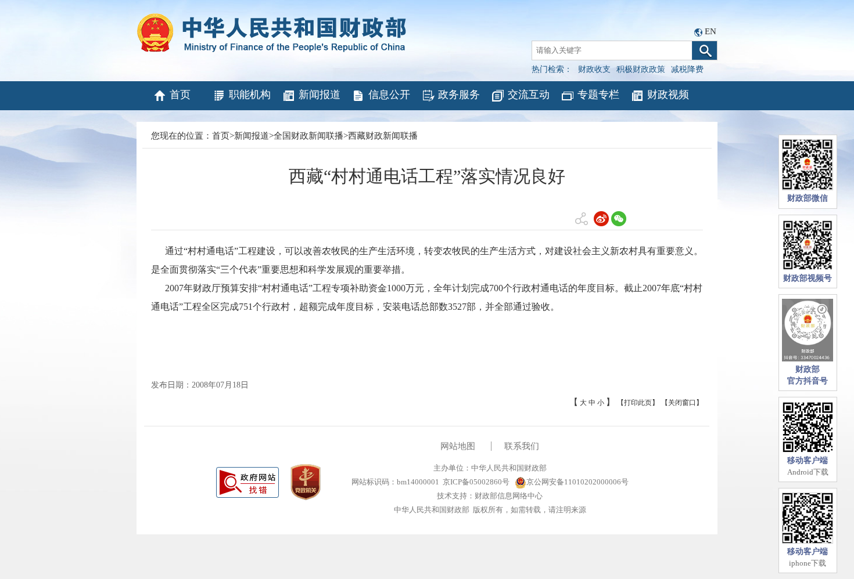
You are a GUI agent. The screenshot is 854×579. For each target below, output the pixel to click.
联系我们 (521, 446)
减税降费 (687, 69)
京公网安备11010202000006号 (577, 481)
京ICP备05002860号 (476, 481)
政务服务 (459, 94)
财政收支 (594, 69)
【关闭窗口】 (682, 403)
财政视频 (668, 94)
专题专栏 (598, 94)
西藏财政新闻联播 (383, 135)
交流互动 (529, 94)
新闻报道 (319, 94)
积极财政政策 (640, 69)
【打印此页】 (638, 403)
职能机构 (250, 94)
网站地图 (457, 446)
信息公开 (389, 94)
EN (710, 31)
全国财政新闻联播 (308, 135)
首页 (180, 94)
